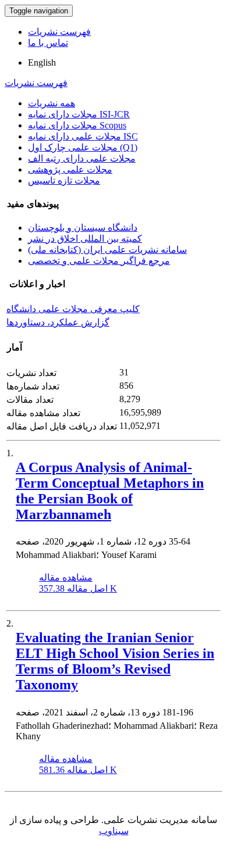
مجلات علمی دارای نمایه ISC (83, 136)
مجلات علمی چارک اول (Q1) (82, 147)
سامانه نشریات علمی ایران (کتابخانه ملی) (107, 250)
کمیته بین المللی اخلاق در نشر (85, 239)
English (42, 62)
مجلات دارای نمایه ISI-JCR (79, 114)
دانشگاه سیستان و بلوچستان (82, 227)
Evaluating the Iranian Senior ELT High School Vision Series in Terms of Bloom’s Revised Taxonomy (115, 661)
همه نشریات (51, 103)
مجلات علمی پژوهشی (70, 169)
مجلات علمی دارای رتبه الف (82, 158)
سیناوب (114, 831)
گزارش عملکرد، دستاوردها (57, 322)
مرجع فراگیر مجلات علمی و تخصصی (99, 261)
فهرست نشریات (59, 32)
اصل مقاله (78, 588)
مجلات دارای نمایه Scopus (77, 125)
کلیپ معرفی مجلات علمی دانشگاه (73, 309)
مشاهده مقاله (66, 577)
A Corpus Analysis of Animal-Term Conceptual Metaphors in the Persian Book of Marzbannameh (110, 491)
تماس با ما (48, 43)
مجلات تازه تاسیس (64, 180)
